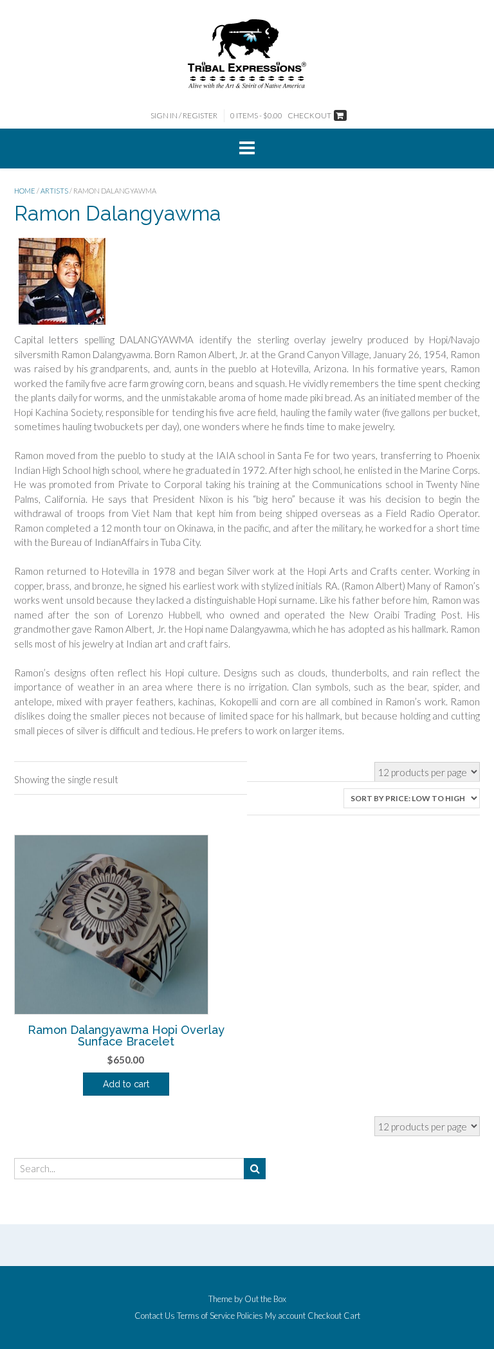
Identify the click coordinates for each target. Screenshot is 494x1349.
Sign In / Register (184, 115)
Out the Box (265, 1299)
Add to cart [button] (126, 1084)
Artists (54, 190)
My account (285, 1316)
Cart (351, 1316)
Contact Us (154, 1316)
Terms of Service (206, 1316)
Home (24, 190)
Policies (250, 1316)
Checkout (324, 1316)
